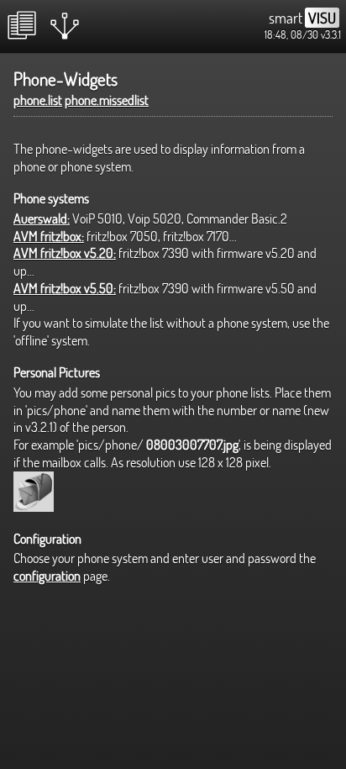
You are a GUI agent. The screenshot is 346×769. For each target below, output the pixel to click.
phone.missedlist (107, 100)
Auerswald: (41, 218)
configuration (47, 575)
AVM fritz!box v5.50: (64, 288)
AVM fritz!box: (48, 236)
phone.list (37, 100)
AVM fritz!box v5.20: (64, 253)
